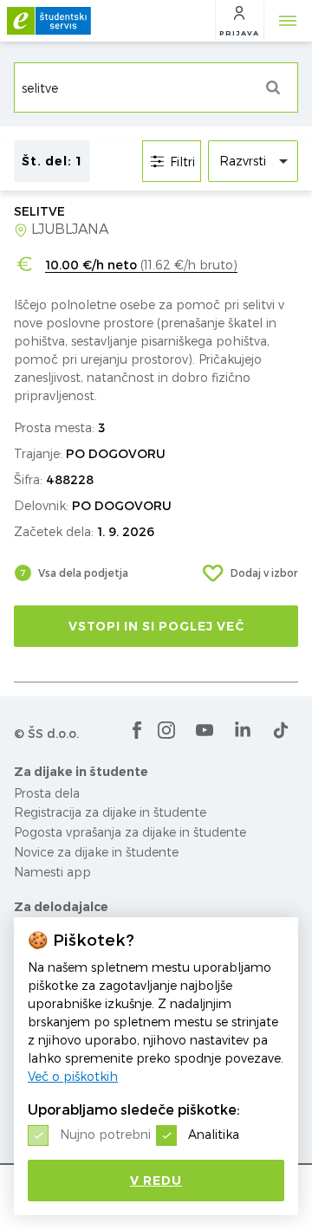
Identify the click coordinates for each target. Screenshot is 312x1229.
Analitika (213, 1134)
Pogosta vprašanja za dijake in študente (130, 832)
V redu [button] (156, 1180)
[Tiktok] (280, 730)
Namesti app (52, 871)
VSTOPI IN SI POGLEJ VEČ (156, 626)
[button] (239, 21)
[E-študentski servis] (49, 21)
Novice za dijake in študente (96, 851)
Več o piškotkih (73, 1076)
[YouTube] (204, 730)
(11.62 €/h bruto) (141, 265)
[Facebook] (137, 730)
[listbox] (253, 161)
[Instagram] (166, 730)
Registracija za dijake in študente (110, 812)
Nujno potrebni (105, 1134)
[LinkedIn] (242, 730)
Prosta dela (47, 793)
